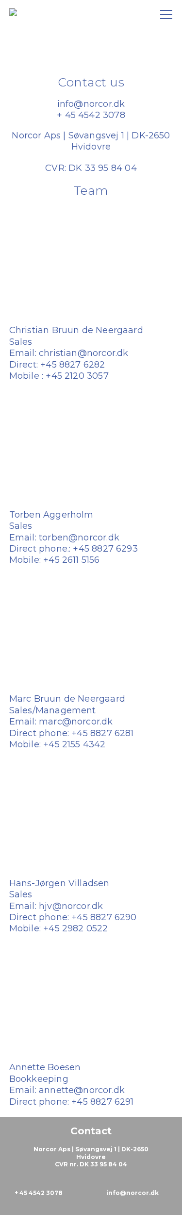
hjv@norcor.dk (71, 906)
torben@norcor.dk (79, 537)
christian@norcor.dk (83, 353)
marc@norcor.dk (76, 721)
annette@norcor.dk (82, 1090)
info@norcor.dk (91, 104)
